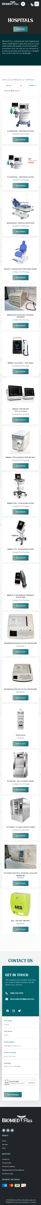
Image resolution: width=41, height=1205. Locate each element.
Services (5, 1144)
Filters (31, 85)
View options (20, 420)
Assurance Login (7, 1173)
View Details (20, 140)
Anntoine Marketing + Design (25, 1202)
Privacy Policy (6, 1163)
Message (7, 1063)
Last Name (8, 1031)
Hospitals (29, 80)
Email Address (9, 1042)
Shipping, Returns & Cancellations (13, 1170)
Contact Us (5, 1159)
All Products (16, 80)
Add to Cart (20, 652)
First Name (8, 1021)
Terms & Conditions (8, 1166)
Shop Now (21, 29)
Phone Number (10, 1053)
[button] (36, 4)
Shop (4, 80)
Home (4, 1141)
